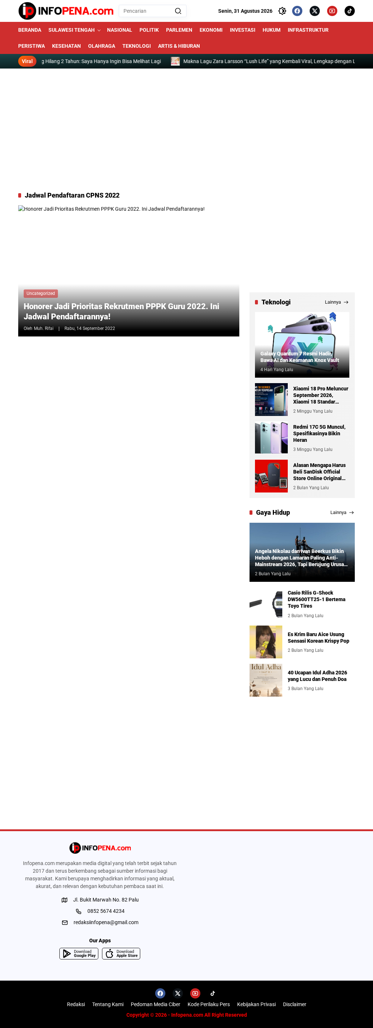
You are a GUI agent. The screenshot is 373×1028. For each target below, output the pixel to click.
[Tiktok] (350, 11)
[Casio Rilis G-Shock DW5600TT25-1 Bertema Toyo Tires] (266, 603)
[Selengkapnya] (99, 848)
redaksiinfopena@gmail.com (106, 922)
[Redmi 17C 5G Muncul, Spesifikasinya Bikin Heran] (271, 437)
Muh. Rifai (44, 328)
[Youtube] (332, 11)
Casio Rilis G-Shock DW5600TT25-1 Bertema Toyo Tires (316, 599)
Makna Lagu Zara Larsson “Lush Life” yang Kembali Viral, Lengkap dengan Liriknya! (274, 61)
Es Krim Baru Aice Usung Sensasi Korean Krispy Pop (318, 637)
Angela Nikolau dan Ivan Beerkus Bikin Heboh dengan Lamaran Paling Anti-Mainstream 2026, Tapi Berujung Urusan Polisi (301, 558)
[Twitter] (315, 11)
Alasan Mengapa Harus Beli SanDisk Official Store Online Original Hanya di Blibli (319, 472)
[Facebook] (297, 11)
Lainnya (333, 302)
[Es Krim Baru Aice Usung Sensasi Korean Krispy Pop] (266, 642)
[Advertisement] (186, 130)
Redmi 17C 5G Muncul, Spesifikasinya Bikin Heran (319, 433)
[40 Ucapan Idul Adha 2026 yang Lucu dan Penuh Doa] (266, 680)
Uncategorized (41, 293)
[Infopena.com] (65, 11)
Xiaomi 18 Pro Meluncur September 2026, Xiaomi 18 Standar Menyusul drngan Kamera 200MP (320, 395)
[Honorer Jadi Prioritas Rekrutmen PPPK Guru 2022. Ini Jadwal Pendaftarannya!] (128, 270)
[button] (178, 11)
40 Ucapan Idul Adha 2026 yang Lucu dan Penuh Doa (317, 676)
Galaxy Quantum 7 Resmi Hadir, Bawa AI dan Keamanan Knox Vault (299, 357)
